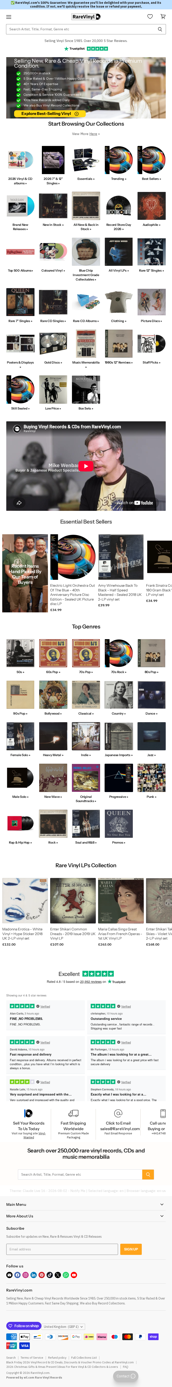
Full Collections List (84, 1358)
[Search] (160, 29)
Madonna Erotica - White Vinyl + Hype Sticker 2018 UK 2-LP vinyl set (22, 933)
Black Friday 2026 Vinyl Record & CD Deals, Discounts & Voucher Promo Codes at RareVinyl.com (70, 1362)
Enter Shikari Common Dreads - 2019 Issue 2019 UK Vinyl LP (73, 933)
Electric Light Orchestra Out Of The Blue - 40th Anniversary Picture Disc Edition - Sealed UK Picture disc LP (72, 594)
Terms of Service (32, 1358)
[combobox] (80, 29)
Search (11, 1358)
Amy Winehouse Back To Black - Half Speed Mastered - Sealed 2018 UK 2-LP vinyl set (120, 592)
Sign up (131, 1249)
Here (93, 134)
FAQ (125, 1367)
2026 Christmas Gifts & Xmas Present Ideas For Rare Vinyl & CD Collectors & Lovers (62, 1367)
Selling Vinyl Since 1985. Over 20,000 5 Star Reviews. (86, 41)
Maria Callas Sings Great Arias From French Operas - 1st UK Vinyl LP (120, 933)
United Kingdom (61, 1327)
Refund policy (57, 1358)
